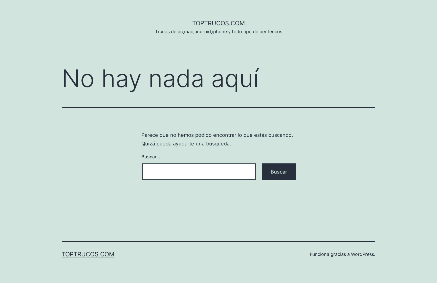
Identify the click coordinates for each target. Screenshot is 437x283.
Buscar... (150, 156)
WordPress (362, 254)
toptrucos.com (218, 23)
